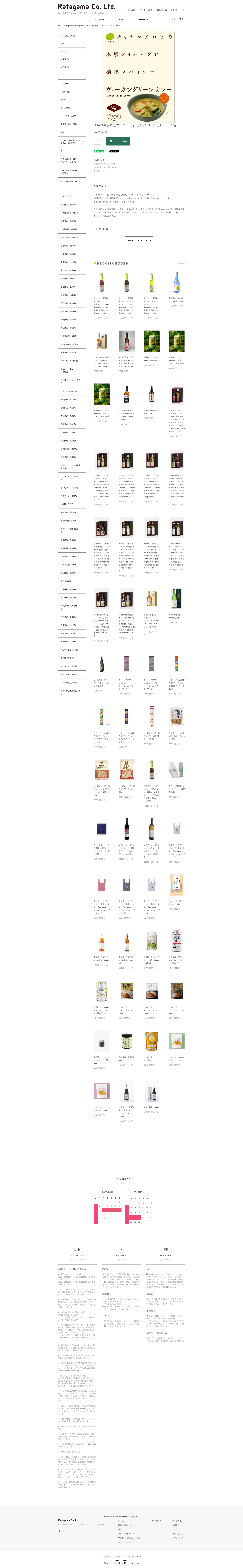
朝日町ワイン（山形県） (70, 488)
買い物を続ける (100, 171)
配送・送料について (126, 1525)
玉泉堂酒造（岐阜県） (69, 633)
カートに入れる (120, 141)
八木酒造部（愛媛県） (69, 336)
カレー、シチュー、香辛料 (111, 25)
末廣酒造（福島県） (69, 221)
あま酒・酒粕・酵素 (69, 124)
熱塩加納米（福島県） (69, 675)
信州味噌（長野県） (69, 589)
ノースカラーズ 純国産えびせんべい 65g (127, 789)
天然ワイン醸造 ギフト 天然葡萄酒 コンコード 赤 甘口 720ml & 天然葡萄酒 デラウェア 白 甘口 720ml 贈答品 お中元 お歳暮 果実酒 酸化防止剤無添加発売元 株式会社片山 (152, 555)
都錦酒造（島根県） (69, 320)
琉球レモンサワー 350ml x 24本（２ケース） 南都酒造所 (102, 413)
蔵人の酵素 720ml (151, 1107)
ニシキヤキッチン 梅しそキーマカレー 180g (152, 1010)
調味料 (63, 100)
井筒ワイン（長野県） (69, 496)
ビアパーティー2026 (69, 182)
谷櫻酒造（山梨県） (69, 287)
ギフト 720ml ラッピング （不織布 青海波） (177, 789)
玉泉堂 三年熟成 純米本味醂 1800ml (127, 960)
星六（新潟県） (67, 581)
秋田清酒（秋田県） (69, 205)
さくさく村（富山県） (69, 666)
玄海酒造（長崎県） (69, 416)
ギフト (63, 151)
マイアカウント (146, 10)
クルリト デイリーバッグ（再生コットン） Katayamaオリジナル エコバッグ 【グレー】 (152, 907)
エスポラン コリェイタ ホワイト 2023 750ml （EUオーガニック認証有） (152, 851)
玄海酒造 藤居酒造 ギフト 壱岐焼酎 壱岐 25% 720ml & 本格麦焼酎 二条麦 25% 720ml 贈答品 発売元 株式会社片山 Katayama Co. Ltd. (127, 623)
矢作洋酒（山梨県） (69, 512)
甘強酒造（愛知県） (69, 617)
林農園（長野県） (68, 504)
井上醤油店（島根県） (69, 557)
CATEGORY (99, 19)
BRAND (121, 19)
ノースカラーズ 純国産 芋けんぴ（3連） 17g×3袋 (152, 736)
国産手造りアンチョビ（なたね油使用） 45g (102, 1060)
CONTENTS (143, 19)
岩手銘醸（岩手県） (69, 400)
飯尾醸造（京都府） (69, 642)
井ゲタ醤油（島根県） (69, 565)
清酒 (62, 44)
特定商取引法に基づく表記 (104, 163)
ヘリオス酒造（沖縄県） (70, 650)
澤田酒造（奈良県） (69, 303)
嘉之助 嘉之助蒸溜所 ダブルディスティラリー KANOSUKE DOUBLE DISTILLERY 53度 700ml (152, 620)
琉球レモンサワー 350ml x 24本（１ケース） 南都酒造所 (177, 360)
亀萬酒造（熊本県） (69, 352)
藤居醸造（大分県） (69, 408)
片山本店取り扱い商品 (69, 683)
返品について (99, 160)
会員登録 (175, 1525)
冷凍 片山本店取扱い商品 (70, 692)
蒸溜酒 (63, 51)
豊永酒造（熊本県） (69, 424)
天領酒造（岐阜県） (69, 295)
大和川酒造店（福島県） (70, 238)
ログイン (174, 10)
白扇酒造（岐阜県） (69, 625)
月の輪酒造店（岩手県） (70, 213)
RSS (153, 1520)
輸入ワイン (65, 67)
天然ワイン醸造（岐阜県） (69, 530)
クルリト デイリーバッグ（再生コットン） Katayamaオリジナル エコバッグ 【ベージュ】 (177, 851)
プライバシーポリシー (127, 1542)
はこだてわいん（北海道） (69, 478)
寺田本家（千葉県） (69, 270)
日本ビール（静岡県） (69, 391)
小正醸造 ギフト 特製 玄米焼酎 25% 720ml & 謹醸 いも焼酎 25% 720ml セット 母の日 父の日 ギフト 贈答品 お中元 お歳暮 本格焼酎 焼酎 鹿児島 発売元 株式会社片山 (102, 555)
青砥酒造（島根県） (69, 328)
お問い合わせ (131, 10)
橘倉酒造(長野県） (68, 279)
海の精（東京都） (68, 658)
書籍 (62, 132)
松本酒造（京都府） (69, 311)
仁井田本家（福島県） (69, 229)
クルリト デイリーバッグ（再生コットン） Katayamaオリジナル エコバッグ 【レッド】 (102, 907)
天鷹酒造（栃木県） (69, 262)
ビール (63, 75)
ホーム (60, 25)
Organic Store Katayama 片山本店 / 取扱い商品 (82, 25)
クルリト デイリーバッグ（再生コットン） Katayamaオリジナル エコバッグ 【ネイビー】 (127, 907)
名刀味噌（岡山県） (69, 598)
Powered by (108, 1563)
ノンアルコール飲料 (69, 116)
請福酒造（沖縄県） (69, 457)
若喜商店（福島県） (69, 548)
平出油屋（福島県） (69, 573)
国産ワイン (65, 59)
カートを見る (177, 1533)
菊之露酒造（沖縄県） (69, 449)
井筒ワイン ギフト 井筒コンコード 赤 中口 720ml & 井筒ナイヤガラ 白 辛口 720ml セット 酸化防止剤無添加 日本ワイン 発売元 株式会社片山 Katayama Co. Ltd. (101, 487)
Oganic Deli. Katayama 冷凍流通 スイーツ (70, 171)
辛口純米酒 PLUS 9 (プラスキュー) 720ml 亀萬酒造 (101, 682)
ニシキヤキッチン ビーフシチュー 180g (177, 1010)
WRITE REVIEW (138, 240)
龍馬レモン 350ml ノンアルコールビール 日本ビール (102, 1010)
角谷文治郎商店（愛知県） (69, 607)
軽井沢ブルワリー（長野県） (70, 381)
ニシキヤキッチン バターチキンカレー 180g (127, 1010)
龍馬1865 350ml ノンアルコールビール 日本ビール (177, 960)
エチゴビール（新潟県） (70, 361)
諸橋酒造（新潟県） (69, 254)
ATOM (158, 1520)
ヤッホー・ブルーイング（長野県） (70, 370)
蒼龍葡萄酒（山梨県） (69, 521)
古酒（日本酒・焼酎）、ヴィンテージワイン (70, 160)
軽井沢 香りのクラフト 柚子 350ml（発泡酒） (152, 960)
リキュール (65, 84)
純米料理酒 (65, 92)
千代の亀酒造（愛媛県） (70, 344)
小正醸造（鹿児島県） (69, 432)
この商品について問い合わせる (106, 167)
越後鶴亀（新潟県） (69, 246)
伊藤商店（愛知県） (69, 540)
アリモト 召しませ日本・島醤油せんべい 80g (177, 736)
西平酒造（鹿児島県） (69, 441)
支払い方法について (126, 1533)
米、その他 (65, 108)
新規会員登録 (161, 10)
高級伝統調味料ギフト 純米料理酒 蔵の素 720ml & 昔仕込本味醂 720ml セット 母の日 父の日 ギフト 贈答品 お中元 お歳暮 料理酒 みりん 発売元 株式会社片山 (177, 487)
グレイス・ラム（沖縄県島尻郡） (70, 466)
